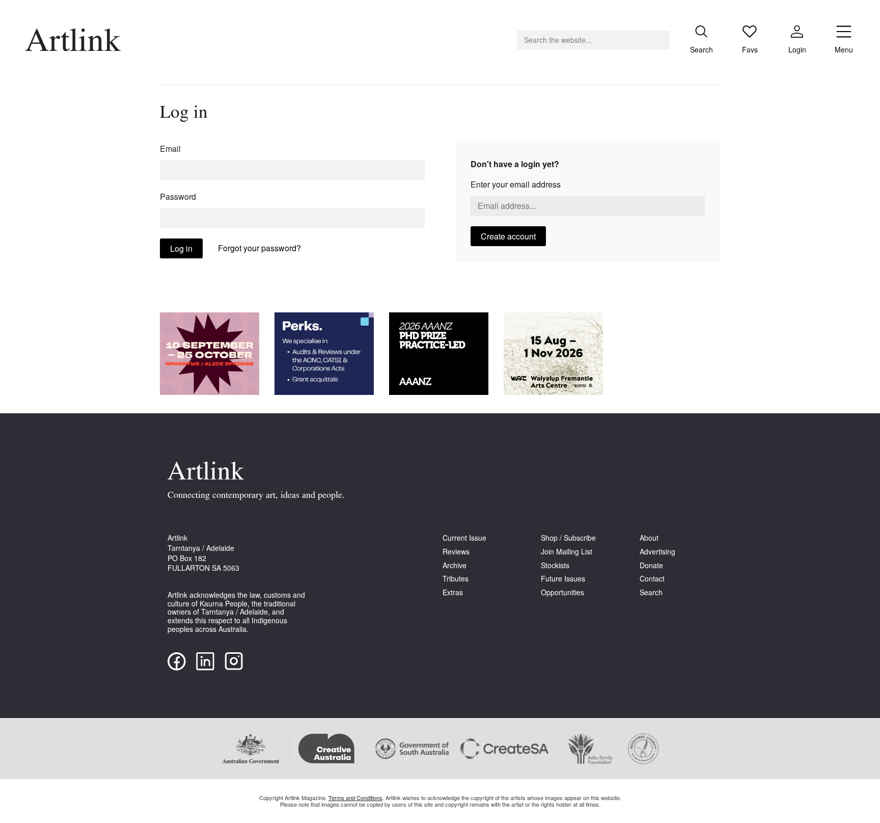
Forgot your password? (259, 248)
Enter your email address (516, 184)
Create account (508, 236)
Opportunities (562, 592)
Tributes (456, 578)
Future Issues (563, 578)
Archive (454, 565)
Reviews (456, 551)
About (649, 538)
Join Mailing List (566, 551)
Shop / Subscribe (568, 538)
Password (178, 196)
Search (651, 592)
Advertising (657, 551)
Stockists (555, 565)
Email (170, 148)
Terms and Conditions (355, 797)
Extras (453, 592)
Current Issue (464, 538)
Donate (651, 565)
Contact (652, 578)
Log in (181, 248)
